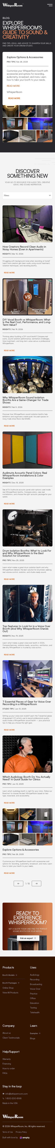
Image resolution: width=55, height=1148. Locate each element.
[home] (13, 5)
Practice (33, 993)
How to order (9, 1068)
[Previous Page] (18, 883)
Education (34, 1003)
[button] (49, 5)
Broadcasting (36, 984)
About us (7, 1033)
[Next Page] (36, 883)
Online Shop (8, 987)
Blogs (32, 1038)
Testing (33, 1007)
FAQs (5, 1073)
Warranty (7, 1059)
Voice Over (35, 989)
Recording (34, 979)
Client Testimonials (11, 1037)
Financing (7, 1063)
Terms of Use (8, 1132)
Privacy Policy (21, 1132)
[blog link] (27, 240)
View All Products (10, 992)
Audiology (34, 974)
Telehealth (35, 1012)
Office (33, 998)
